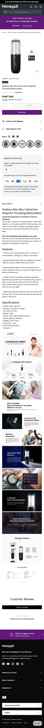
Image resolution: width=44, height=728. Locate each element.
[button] (36, 6)
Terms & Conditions (16, 722)
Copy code (28, 26)
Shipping (5, 100)
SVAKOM (4, 79)
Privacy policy (5, 722)
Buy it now (22, 112)
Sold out (29, 105)
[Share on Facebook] (13, 136)
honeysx (8, 719)
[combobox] (22, 12)
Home (3, 32)
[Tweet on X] (9, 136)
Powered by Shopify (16, 719)
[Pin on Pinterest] (17, 136)
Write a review (22, 607)
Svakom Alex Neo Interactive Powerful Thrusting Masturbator (24, 32)
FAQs (25, 722)
